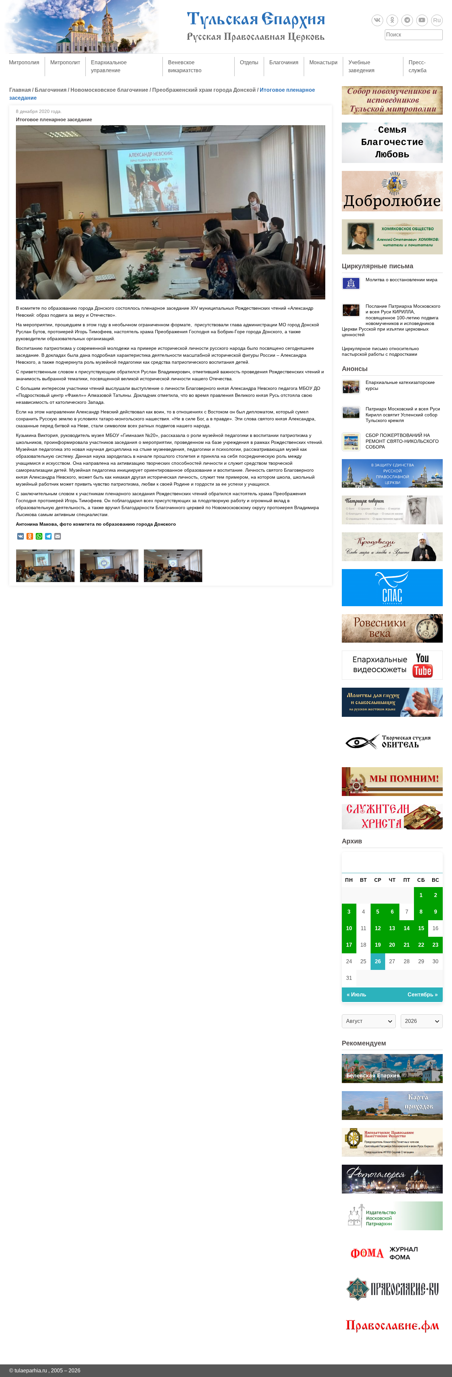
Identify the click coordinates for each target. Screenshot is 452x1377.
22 (421, 945)
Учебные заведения (361, 66)
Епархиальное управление (109, 66)
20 (392, 945)
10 (349, 928)
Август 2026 (392, 862)
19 (378, 945)
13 (392, 928)
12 (378, 928)
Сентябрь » (423, 994)
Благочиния (283, 62)
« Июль (356, 994)
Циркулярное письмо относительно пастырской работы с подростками (380, 351)
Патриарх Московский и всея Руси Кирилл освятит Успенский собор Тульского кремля (403, 414)
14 (407, 928)
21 (407, 945)
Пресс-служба (418, 66)
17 (349, 945)
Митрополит (65, 62)
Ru (437, 20)
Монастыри (323, 62)
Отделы (249, 62)
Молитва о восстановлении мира (401, 279)
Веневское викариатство (185, 66)
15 (421, 928)
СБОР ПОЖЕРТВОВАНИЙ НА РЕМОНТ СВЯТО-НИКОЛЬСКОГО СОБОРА (402, 441)
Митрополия (24, 62)
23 (435, 945)
